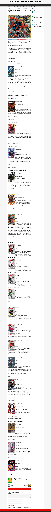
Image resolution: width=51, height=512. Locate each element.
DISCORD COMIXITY (19, 6)
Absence (36, 24)
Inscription (30, 6)
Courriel (9, 500)
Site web (9, 502)
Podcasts (23, 6)
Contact (27, 6)
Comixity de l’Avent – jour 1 (39, 8)
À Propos (34, 6)
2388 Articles (19, 478)
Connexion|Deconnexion (10, 6)
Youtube (15, 6)
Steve (34, 8)
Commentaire (9, 493)
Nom (8, 498)
